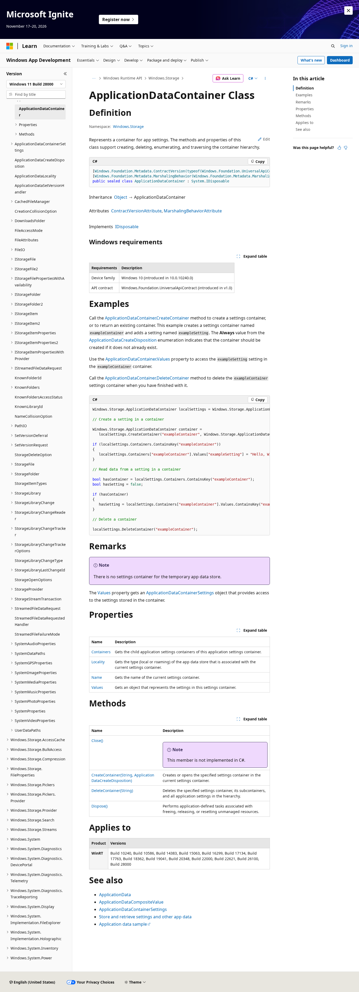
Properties (305, 108)
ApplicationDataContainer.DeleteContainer (147, 378)
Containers (101, 651)
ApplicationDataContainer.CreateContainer (147, 318)
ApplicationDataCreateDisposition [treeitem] (39, 163)
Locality (98, 661)
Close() (97, 740)
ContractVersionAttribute (136, 211)
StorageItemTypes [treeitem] (31, 483)
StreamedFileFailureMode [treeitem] (37, 634)
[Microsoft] (9, 46)
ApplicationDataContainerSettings (180, 593)
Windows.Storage (163, 78)
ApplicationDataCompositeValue (131, 902)
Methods (303, 115)
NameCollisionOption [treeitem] (33, 416)
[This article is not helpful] (345, 147)
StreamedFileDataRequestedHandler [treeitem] (40, 621)
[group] (179, 176)
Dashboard (340, 60)
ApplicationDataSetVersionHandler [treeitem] (39, 189)
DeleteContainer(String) (112, 790)
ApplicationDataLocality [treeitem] (35, 175)
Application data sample (123, 924)
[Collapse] (65, 73)
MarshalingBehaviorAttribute (193, 211)
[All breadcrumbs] (93, 78)
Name (96, 677)
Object (120, 197)
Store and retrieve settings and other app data (145, 917)
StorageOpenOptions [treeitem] (33, 579)
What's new (311, 60)
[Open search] (333, 46)
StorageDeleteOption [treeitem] (33, 454)
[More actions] (265, 78)
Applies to (304, 122)
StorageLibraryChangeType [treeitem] (39, 560)
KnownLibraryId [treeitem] (29, 406)
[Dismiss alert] (348, 10)
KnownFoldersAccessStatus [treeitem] (39, 397)
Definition (305, 88)
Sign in (346, 45)
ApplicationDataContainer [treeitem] (41, 112)
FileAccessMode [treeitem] (29, 230)
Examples (304, 94)
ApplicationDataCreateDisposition (123, 340)
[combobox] (36, 84)
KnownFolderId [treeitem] (28, 377)
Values (104, 593)
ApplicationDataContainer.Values (137, 359)
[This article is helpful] (339, 147)
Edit (266, 139)
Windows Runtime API (122, 78)
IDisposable (127, 227)
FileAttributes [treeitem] (26, 239)
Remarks (303, 101)
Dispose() (99, 806)
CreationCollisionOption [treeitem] (36, 211)
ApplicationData (115, 895)
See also (303, 129)
